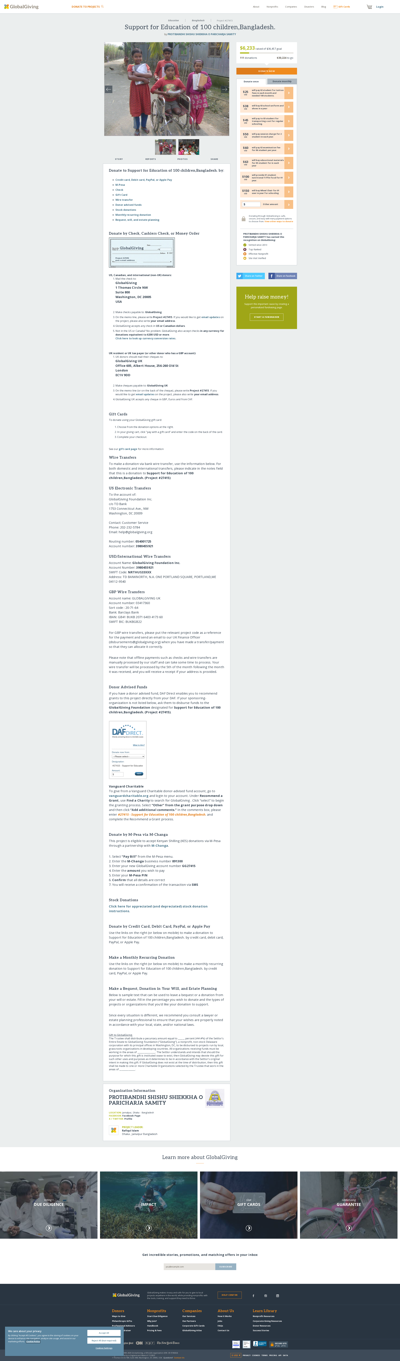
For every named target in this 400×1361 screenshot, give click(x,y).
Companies (291, 6)
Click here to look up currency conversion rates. (145, 338)
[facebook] (253, 1295)
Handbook (152, 1325)
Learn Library (265, 1311)
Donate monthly (282, 81)
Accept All (104, 1332)
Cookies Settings (104, 1348)
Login (379, 6)
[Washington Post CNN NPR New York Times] (156, 1343)
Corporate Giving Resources (267, 1321)
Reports (150, 159)
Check (119, 190)
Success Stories (261, 1330)
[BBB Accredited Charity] (261, 1344)
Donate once (251, 81)
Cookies (256, 1355)
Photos (183, 159)
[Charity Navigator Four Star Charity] (237, 1344)
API (279, 1355)
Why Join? (152, 1321)
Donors (118, 1311)
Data (285, 1355)
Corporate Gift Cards (193, 1325)
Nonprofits (272, 6)
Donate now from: (121, 752)
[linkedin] (277, 1295)
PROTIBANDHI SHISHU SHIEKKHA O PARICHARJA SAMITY (202, 34)
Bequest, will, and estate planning (137, 220)
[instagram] (266, 1295)
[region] (64, 1341)
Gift (344, 6)
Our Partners (189, 1321)
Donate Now (266, 71)
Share (214, 159)
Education (174, 20)
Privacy (247, 1355)
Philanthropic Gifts (122, 1321)
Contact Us (223, 1330)
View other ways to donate (279, 221)
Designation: (118, 761)
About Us (226, 1311)
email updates (210, 317)
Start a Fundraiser (266, 317)
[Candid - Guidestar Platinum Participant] (248, 1344)
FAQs (220, 1325)
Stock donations (125, 210)
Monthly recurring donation (133, 215)
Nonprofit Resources (263, 1316)
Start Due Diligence (157, 1316)
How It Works (225, 1316)
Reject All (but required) (104, 1340)
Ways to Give (118, 1316)
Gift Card (121, 195)
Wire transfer (124, 200)
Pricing (273, 1355)
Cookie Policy (33, 1341)
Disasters (309, 6)
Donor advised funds (128, 205)
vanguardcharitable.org (129, 796)
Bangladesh (198, 20)
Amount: (116, 770)
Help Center (230, 1295)
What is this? (139, 745)
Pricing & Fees (154, 1330)
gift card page (128, 449)
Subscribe (225, 1266)
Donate (86, 6)
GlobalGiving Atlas (192, 1330)
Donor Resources (261, 1325)
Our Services (188, 1316)
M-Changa (159, 845)
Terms (264, 1355)
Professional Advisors (123, 1325)
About (256, 6)
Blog (323, 6)
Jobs (220, 1321)
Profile (128, 1118)
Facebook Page (131, 1115)
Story (119, 159)
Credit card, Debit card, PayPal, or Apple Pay (143, 180)
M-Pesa (120, 185)
